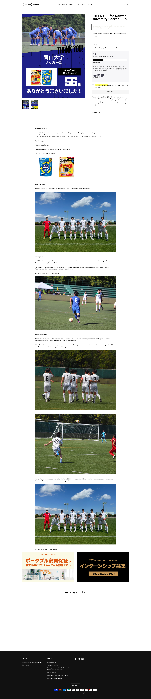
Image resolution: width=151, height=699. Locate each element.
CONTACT (91, 4)
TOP (58, 4)
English (74, 685)
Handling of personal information (57, 675)
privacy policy (51, 672)
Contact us (96, 112)
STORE (63, 4)
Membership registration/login (32, 662)
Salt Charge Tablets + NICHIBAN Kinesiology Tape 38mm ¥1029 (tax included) (109, 27)
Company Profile (52, 665)
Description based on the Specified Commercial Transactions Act (58, 669)
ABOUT (84, 4)
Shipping (101, 48)
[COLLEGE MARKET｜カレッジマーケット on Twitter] (79, 659)
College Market (52, 662)
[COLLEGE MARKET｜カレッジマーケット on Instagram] (82, 659)
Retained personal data (54, 678)
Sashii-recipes (97, 23)
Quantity (95, 36)
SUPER (78, 4)
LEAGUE (71, 4)
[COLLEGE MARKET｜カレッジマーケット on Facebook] (76, 659)
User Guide (25, 665)
